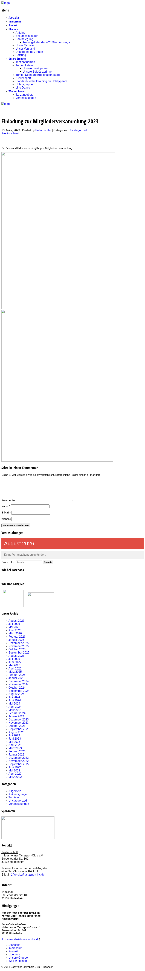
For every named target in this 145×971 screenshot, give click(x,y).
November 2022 (18, 760)
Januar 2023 (16, 754)
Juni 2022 (14, 767)
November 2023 (18, 722)
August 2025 (16, 655)
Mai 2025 (14, 665)
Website (6, 518)
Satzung (21, 54)
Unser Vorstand (25, 48)
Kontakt (12, 25)
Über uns (13, 29)
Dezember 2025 (18, 643)
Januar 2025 (16, 678)
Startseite (13, 17)
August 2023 (16, 732)
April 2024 (14, 706)
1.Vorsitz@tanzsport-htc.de (28, 874)
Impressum (14, 21)
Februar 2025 (16, 674)
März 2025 (15, 671)
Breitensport (23, 78)
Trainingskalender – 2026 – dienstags (46, 42)
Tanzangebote (24, 94)
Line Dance (23, 87)
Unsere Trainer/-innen (29, 51)
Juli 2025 (14, 658)
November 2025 (18, 646)
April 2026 (14, 630)
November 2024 (18, 684)
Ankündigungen (18, 794)
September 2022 (18, 764)
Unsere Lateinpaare (35, 68)
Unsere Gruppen (17, 59)
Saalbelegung (24, 39)
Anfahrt (20, 32)
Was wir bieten (16, 91)
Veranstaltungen (26, 97)
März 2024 (15, 709)
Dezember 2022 (18, 757)
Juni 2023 (14, 738)
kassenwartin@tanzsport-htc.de (20, 939)
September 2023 (18, 729)
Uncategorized (78, 130)
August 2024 (16, 693)
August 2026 (16, 620)
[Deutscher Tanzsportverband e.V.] (13, 606)
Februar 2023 (16, 751)
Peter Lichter (43, 130)
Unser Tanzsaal (25, 45)
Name (5, 506)
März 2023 (15, 748)
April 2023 (14, 744)
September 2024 (18, 690)
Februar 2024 (16, 713)
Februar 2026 (16, 636)
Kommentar (8, 500)
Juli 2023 (14, 735)
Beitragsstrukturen (27, 35)
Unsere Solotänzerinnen (38, 71)
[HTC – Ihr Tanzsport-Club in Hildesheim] (5, 2)
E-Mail (6, 512)
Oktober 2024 (16, 687)
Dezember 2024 (18, 681)
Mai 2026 (14, 627)
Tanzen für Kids (25, 62)
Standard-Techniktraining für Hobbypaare (41, 81)
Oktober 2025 (16, 649)
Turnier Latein (24, 65)
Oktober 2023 (16, 725)
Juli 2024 (14, 697)
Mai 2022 (14, 770)
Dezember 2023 (18, 719)
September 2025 (18, 652)
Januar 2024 (16, 716)
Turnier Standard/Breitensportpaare (38, 74)
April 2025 (14, 668)
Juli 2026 (14, 623)
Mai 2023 (14, 741)
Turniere (13, 797)
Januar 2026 (16, 639)
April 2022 (14, 773)
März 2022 (15, 776)
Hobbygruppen (25, 84)
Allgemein (14, 791)
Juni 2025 (14, 662)
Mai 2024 (14, 703)
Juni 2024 (14, 700)
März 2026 (15, 633)
